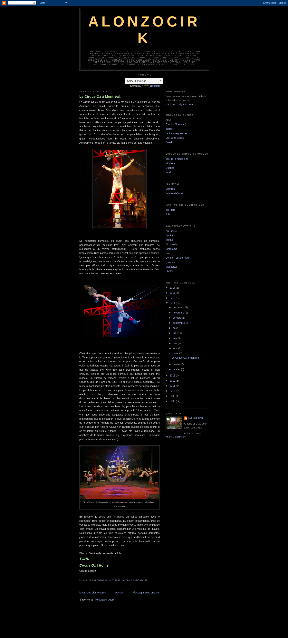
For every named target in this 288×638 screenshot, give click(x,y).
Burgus (170, 239)
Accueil (119, 592)
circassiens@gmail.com (179, 104)
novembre (179, 312)
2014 (173, 303)
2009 (173, 396)
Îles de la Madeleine (177, 158)
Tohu (168, 214)
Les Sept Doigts (175, 137)
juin (175, 338)
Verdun (169, 172)
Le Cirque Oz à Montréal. (100, 96)
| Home (94, 565)
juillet (176, 333)
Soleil (169, 142)
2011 (173, 385)
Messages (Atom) (105, 599)
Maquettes (172, 266)
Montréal (170, 163)
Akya (168, 119)
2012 (173, 380)
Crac (168, 253)
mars (176, 353)
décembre (179, 307)
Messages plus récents (92, 592)
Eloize (169, 128)
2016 (173, 292)
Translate (155, 85)
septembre (179, 322)
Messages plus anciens (146, 592)
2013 (173, 375)
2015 (173, 297)
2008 (173, 401)
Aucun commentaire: (135, 580)
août (175, 327)
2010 (173, 390)
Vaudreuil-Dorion (175, 193)
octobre (177, 317)
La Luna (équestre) (176, 133)
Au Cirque (171, 231)
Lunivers (170, 262)
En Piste (170, 209)
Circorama (171, 248)
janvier (177, 369)
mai (175, 343)
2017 (173, 287)
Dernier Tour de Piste (177, 257)
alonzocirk (195, 418)
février (177, 364)
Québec (170, 167)
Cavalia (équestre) (176, 124)
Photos (170, 271)
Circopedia (172, 244)
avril (175, 348)
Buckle (169, 235)
